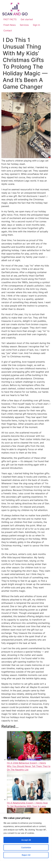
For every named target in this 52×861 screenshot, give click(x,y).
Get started (27, 19)
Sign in (36, 25)
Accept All (26, 840)
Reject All (26, 855)
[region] (26, 837)
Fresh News (9, 25)
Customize (26, 847)
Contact (7, 30)
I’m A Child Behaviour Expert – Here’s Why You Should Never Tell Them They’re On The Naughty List (28, 766)
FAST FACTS (10, 19)
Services (24, 25)
